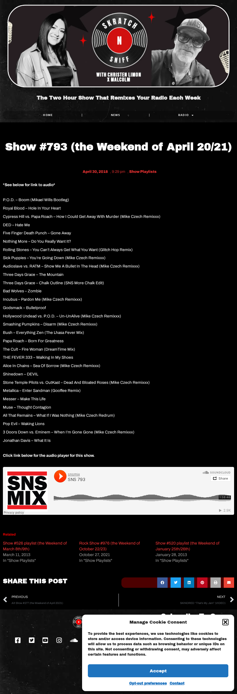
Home (48, 115)
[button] (225, 622)
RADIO (183, 115)
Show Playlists (143, 172)
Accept (158, 671)
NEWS (115, 115)
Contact (177, 683)
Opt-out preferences (148, 683)
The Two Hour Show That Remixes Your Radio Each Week (119, 98)
